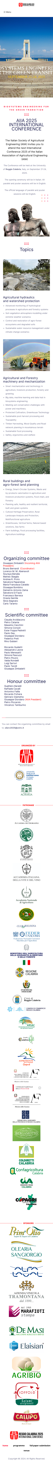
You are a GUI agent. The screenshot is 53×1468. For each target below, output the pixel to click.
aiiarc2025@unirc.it (14, 728)
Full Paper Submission (40, 1445)
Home (5, 1445)
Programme (19, 1445)
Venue (27, 1450)
